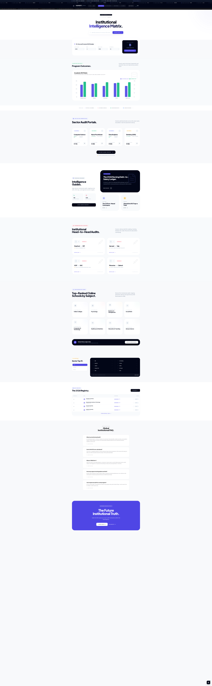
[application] (106, 88)
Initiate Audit (117, 32)
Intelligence (109, 5)
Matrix (123, 5)
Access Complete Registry (83, 204)
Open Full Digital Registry (131, 342)
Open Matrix (134, 390)
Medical (74, 369)
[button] (79, 6)
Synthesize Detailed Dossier (129, 50)
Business (74, 367)
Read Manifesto (111, 524)
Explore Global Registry (105, 152)
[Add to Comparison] (133, 399)
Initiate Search (101, 524)
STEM (74, 364)
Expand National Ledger (105, 413)
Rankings (101, 5)
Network (116, 5)
